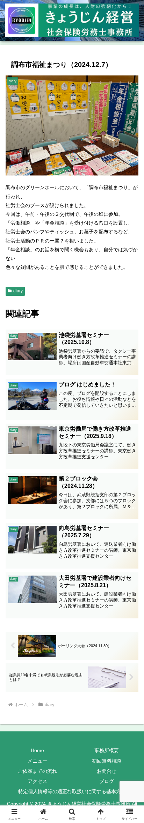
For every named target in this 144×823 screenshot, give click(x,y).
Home (37, 750)
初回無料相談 (106, 761)
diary (18, 290)
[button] (129, 783)
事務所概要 (106, 750)
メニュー (37, 761)
